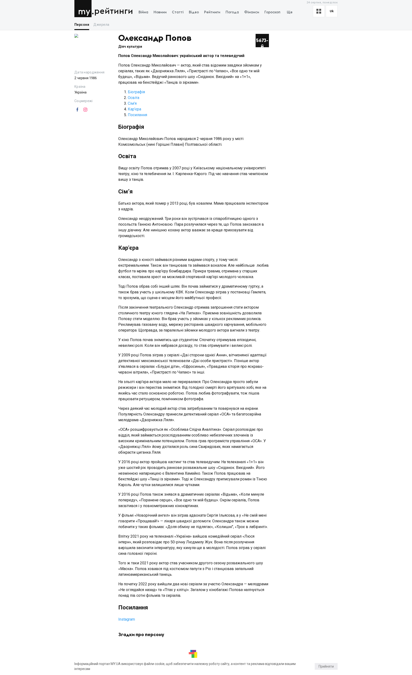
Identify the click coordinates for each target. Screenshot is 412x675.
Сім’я (132, 103)
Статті (178, 12)
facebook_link (77, 110)
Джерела (101, 24)
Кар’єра (134, 109)
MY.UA (84, 8)
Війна (143, 12)
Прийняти (326, 666)
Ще (290, 12)
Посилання (137, 115)
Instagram (126, 619)
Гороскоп (272, 12)
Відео (194, 12)
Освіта (133, 97)
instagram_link (85, 110)
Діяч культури (130, 46)
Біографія (136, 92)
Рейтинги (113, 11)
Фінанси (251, 12)
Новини (160, 12)
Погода (232, 12)
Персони (81, 24)
